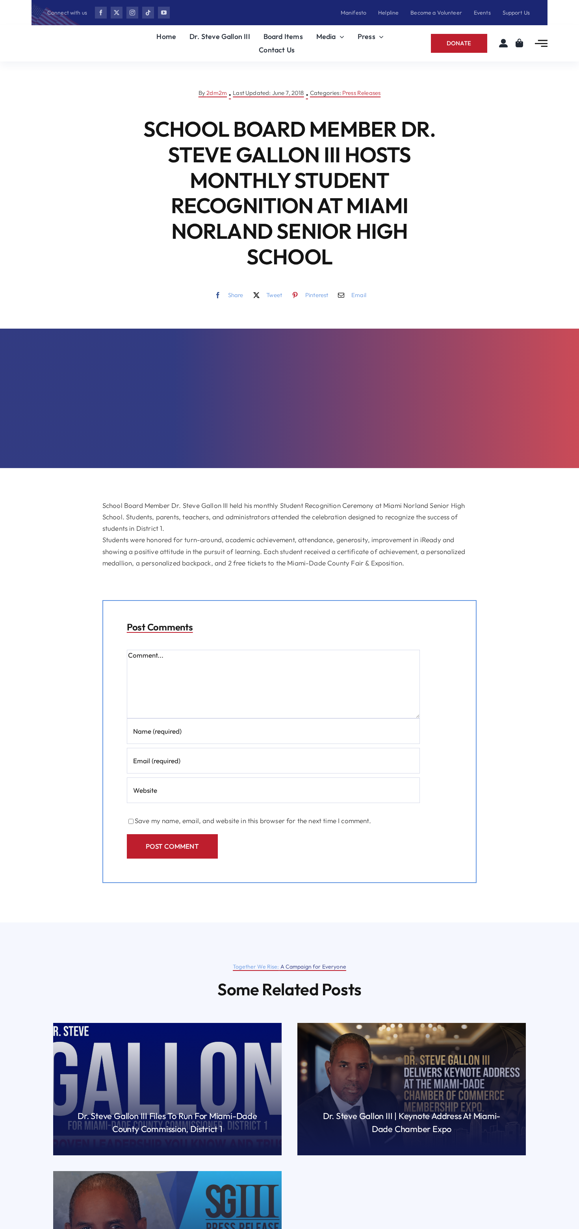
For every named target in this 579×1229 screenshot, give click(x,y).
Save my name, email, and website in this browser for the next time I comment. (253, 820)
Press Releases (361, 93)
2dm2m (216, 93)
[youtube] (164, 13)
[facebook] (101, 13)
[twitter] (116, 13)
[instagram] (132, 13)
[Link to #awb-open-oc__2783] (541, 43)
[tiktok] (148, 13)
